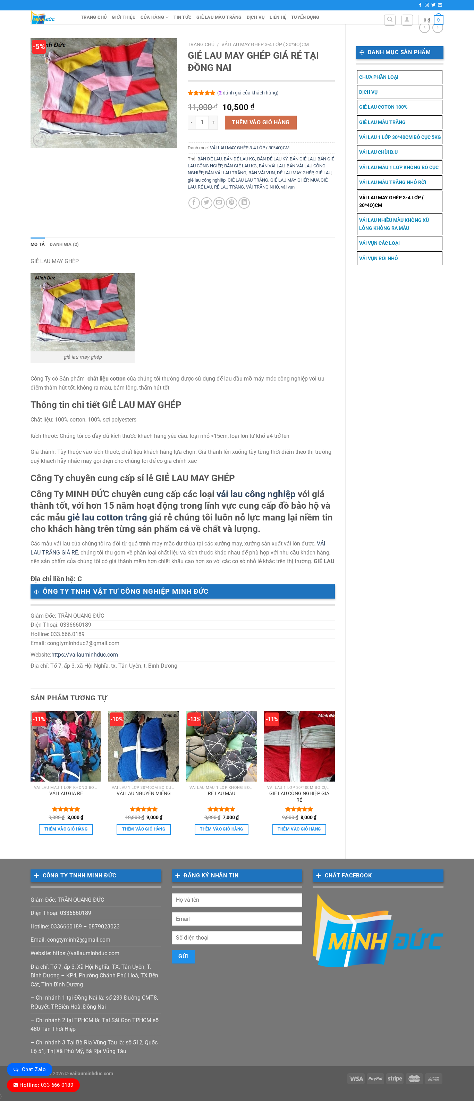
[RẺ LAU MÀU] (221, 746)
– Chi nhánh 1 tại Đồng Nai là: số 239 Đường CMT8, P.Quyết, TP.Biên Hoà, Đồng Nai (94, 1002)
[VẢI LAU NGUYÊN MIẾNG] (143, 746)
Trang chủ (94, 17)
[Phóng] (39, 140)
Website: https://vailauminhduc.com (75, 953)
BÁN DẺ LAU (209, 158)
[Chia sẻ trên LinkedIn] (244, 203)
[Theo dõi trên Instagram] (427, 5)
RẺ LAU (205, 187)
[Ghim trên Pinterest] (231, 203)
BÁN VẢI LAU (272, 165)
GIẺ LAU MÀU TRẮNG (219, 17)
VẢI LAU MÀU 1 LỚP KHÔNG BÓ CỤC (399, 167)
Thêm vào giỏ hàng (260, 122)
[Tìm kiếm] (390, 20)
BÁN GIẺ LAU (302, 158)
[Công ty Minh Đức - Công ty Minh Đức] (50, 17)
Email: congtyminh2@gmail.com (70, 939)
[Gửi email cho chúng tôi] (440, 5)
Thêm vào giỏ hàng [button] (65, 829)
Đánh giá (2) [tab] (64, 244)
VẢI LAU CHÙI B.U (378, 152)
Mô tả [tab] (38, 244)
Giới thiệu (124, 17)
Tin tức (182, 17)
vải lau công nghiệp (256, 494)
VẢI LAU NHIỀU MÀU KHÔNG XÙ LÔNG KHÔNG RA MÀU (394, 224)
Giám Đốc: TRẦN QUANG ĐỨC (67, 899)
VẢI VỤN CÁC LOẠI (379, 243)
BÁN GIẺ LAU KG (240, 165)
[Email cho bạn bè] (219, 203)
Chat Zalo (34, 1069)
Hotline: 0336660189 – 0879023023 (75, 926)
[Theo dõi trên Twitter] (433, 5)
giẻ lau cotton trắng (107, 517)
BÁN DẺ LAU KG (239, 158)
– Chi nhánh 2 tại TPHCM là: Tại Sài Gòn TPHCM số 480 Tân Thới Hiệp (95, 1025)
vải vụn (288, 187)
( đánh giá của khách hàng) (248, 93)
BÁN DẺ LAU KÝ (272, 158)
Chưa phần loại (378, 77)
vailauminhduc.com (91, 1074)
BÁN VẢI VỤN (261, 172)
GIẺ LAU (323, 172)
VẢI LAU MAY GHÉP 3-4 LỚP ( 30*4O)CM (391, 201)
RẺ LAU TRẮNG (229, 187)
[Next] (334, 779)
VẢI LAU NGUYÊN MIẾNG (144, 793)
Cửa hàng (152, 17)
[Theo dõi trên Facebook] (420, 5)
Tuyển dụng (305, 17)
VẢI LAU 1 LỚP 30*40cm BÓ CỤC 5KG (400, 137)
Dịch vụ (256, 17)
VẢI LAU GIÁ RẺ (66, 793)
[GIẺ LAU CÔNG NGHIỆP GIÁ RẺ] (299, 746)
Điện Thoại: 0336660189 (61, 913)
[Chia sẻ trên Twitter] (206, 203)
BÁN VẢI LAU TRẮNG (225, 172)
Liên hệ (278, 17)
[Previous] (31, 779)
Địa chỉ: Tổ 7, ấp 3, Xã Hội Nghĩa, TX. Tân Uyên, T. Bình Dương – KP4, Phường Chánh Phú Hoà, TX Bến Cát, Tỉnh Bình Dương (94, 976)
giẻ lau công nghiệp (207, 180)
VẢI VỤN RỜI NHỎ (378, 258)
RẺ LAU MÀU (221, 793)
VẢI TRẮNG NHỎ (262, 187)
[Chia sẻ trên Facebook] (194, 203)
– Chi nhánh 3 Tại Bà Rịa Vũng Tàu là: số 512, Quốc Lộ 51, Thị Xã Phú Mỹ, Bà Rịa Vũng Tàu (94, 1047)
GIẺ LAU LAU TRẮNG (248, 180)
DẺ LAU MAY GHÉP (295, 172)
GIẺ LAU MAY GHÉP (289, 180)
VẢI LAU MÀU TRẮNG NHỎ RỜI (392, 182)
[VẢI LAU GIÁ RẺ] (66, 746)
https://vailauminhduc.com (84, 654)
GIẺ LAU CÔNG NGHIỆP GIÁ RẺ (299, 797)
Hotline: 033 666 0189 (46, 1085)
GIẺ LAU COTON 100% (383, 107)
